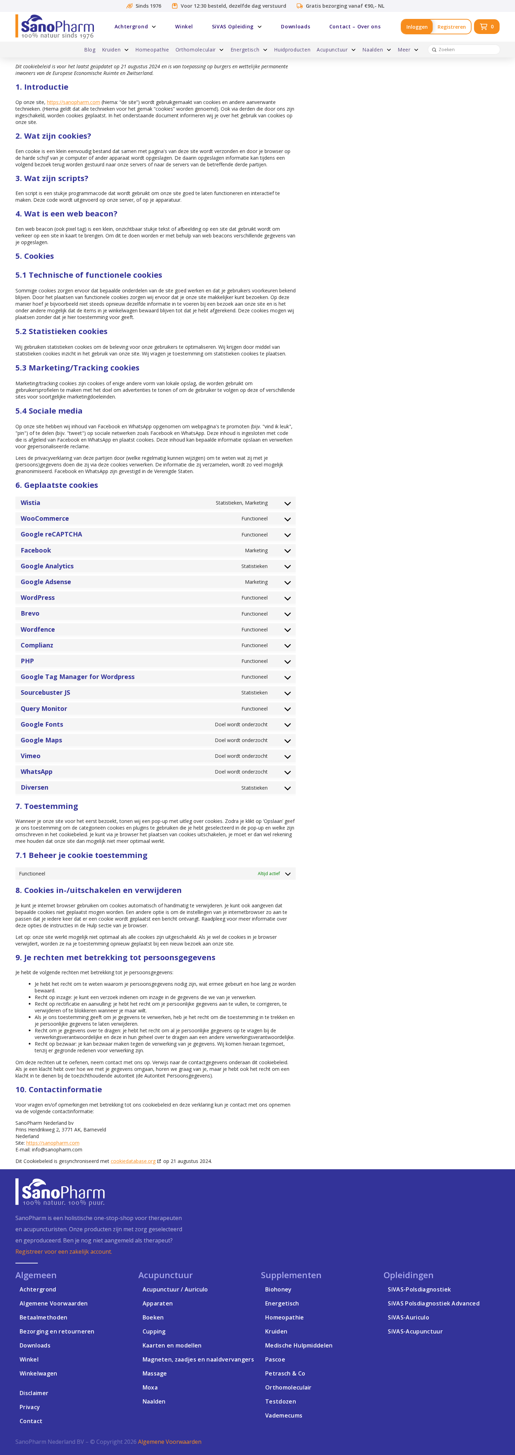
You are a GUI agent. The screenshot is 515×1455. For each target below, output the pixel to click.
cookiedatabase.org (133, 1161)
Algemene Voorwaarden (169, 1442)
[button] (487, 26)
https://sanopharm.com (73, 102)
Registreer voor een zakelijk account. (63, 1251)
